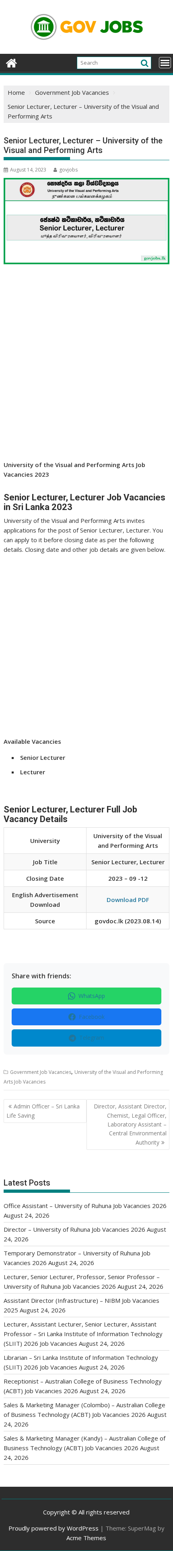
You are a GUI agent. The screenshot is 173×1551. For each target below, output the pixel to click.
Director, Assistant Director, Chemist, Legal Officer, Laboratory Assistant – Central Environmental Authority (130, 1124)
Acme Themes (86, 1538)
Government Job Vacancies (40, 1072)
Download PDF (128, 900)
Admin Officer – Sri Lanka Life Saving (43, 1110)
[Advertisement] (86, 370)
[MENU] (165, 62)
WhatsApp (91, 996)
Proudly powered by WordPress (53, 1528)
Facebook (92, 1016)
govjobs (68, 169)
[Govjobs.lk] (11, 62)
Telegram (91, 1037)
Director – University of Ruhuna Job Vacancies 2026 (74, 1229)
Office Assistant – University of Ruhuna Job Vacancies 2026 (85, 1206)
